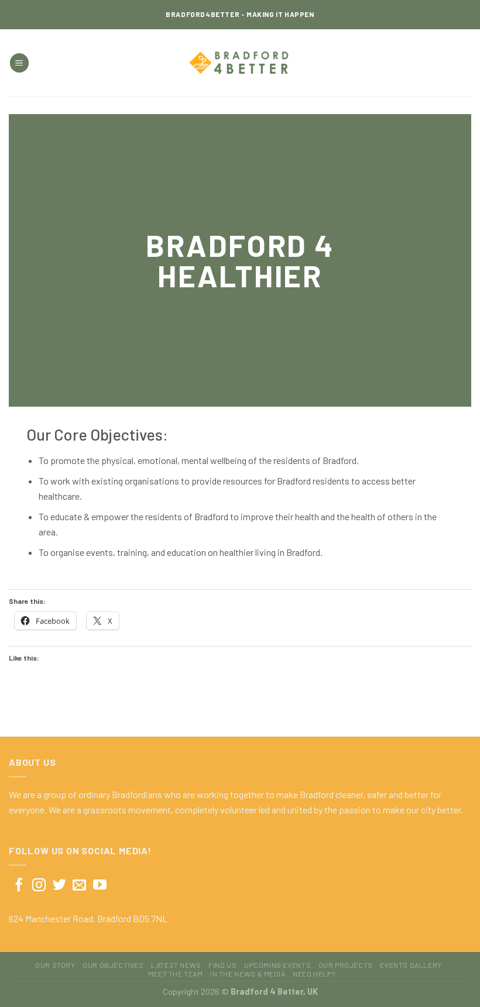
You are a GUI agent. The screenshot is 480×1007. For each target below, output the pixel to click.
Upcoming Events (277, 965)
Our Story (55, 965)
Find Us (222, 965)
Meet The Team (175, 974)
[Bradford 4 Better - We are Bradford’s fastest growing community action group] (240, 63)
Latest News (176, 965)
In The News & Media (248, 974)
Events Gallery (411, 965)
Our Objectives (113, 965)
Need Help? (314, 974)
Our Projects (345, 965)
